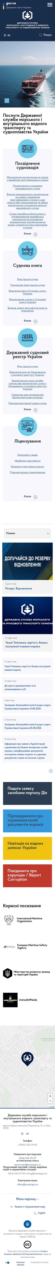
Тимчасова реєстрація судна (27, 285)
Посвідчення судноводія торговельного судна (27, 187)
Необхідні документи (27, 461)
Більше (27, 234)
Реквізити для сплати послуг (27, 466)
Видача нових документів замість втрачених (27, 309)
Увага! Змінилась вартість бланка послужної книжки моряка (27, 668)
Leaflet (51, 1106)
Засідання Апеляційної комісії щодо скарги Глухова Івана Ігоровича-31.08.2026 (27, 707)
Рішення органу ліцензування (27, 472)
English (41, 1213)
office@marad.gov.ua (27, 1184)
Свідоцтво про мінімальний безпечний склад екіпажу (27, 396)
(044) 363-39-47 (27, 1158)
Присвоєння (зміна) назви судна (27, 403)
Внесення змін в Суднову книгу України (27, 292)
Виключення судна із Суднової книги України (27, 301)
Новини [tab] (10, 533)
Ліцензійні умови (27, 455)
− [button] (50, 1101)
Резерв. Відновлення (18, 588)
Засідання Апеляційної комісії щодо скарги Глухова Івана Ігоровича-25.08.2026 (27, 726)
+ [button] (50, 1096)
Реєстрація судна (27, 279)
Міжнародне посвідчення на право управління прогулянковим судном (27, 179)
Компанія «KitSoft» (21, 1263)
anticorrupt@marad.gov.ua (27, 1165)
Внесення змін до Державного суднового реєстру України (27, 374)
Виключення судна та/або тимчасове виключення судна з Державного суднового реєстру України (27, 385)
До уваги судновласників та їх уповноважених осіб (20, 688)
